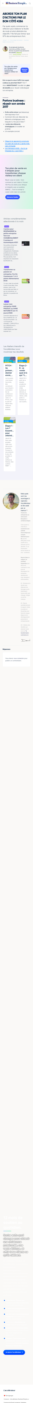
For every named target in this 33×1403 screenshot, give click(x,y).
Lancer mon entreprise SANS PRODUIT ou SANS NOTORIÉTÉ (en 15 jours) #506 (11, 308)
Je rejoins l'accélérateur (13, 1352)
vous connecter (19, 658)
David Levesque (17, 54)
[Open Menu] (3, 3)
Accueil (5, 40)
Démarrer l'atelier (24, 70)
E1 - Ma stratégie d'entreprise (15, 40)
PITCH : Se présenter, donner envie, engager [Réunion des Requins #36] (9, 370)
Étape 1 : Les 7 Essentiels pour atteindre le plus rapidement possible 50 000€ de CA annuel (9, 431)
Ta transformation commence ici (25, 633)
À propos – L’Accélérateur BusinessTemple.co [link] (16, 1399)
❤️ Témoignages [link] (8, 1395)
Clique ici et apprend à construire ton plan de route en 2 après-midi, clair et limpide (17, 143)
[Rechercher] (30, 3)
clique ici (19, 52)
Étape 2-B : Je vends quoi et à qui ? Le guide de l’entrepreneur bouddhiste (23, 370)
